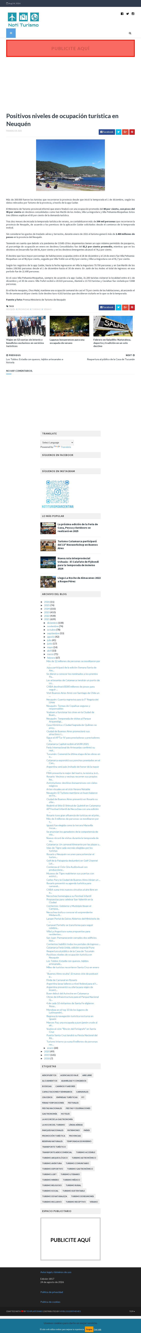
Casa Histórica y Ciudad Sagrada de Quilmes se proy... (71, 726)
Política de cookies (50, 1301)
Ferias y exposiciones (53, 1103)
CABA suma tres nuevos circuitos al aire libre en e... (72, 891)
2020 (47, 1051)
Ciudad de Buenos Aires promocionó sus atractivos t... (68, 733)
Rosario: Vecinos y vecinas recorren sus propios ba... (71, 778)
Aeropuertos (49, 1075)
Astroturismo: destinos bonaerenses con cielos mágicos (71, 784)
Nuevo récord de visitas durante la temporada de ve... (72, 839)
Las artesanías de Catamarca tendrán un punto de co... (73, 682)
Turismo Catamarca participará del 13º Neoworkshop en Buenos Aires (78, 544)
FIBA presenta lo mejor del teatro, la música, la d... (72, 773)
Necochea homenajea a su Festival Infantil (68, 895)
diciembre (52, 622)
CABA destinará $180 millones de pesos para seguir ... (70, 688)
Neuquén (11, 309)
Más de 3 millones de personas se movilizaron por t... (72, 820)
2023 (47, 612)
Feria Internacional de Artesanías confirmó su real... (70, 749)
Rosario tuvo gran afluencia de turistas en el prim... (73, 815)
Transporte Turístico (54, 1147)
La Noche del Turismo (53, 1125)
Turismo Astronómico (84, 1158)
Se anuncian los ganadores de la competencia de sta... (72, 833)
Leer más (97, 1329)
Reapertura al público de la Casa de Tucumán (70, 951)
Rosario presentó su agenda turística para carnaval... (68, 885)
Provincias (24, 309)
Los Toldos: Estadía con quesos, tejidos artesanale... (67, 962)
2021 (47, 619)
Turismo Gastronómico (80, 1169)
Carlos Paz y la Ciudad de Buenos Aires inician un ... (73, 879)
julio (49, 640)
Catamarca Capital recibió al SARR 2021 (67, 743)
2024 (47, 608)
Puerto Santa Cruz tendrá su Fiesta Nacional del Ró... (71, 1037)
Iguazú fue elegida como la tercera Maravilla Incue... (69, 827)
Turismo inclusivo (52, 1202)
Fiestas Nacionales (52, 1108)
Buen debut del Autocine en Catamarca (67, 993)
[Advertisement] (70, 83)
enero (50, 1047)
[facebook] (122, 13)
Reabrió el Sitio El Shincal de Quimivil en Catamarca (73, 805)
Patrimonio (73, 1130)
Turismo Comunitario (77, 1163)
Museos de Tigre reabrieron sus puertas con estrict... (70, 875)
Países (87, 1130)
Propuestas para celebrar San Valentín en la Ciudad (69, 901)
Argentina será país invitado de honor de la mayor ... (72, 768)
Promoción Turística (53, 1136)
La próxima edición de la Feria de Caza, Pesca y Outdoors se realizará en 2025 (78, 527)
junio (50, 643)
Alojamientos (49, 1081)
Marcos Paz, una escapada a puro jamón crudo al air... (71, 1024)
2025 (47, 605)
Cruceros (47, 1097)
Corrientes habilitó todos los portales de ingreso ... (73, 944)
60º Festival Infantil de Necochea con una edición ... (72, 810)
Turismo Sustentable (73, 1191)
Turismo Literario (70, 1174)
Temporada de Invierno (79, 1141)
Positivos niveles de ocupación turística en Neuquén (69, 956)
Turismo (36, 309)
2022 (47, 615)
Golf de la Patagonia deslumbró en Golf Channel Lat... (72, 862)
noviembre (53, 626)
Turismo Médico (71, 1180)
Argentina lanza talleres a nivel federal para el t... (72, 983)
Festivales (73, 1103)
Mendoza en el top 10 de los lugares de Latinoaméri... (67, 1011)
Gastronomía (49, 1114)
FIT (83, 1097)
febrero (51, 657)
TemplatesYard (34, 1311)
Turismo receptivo (76, 1202)
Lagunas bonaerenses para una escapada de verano (67, 341)
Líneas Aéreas (76, 1125)
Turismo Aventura (52, 1163)
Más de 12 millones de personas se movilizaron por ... (73, 662)
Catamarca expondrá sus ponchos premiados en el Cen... (73, 762)
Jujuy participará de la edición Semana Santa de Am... (71, 669)
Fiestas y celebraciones (78, 1108)
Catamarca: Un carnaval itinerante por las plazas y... (73, 844)
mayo (50, 647)
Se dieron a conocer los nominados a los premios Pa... (72, 675)
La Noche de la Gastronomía (57, 1119)
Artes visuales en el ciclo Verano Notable (68, 789)
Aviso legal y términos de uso (55, 1272)
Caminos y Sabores (65, 1086)
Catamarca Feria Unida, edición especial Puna (70, 947)
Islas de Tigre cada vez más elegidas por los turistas (69, 849)
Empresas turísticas (67, 1097)
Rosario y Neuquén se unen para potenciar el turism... (70, 856)
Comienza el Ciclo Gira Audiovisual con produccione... (67, 868)
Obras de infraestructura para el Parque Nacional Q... (72, 998)
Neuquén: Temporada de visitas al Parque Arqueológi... (68, 720)
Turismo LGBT (49, 1174)
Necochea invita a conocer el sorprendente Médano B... (69, 914)
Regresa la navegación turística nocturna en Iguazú (69, 1017)
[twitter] (127, 13)
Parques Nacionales (52, 1130)
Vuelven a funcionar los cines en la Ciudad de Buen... (70, 714)
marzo (50, 654)
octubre (51, 629)
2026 (47, 601)
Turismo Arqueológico (55, 1158)
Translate (66, 446)
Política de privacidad (51, 1292)
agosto (51, 636)
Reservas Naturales (52, 1141)
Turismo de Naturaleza (54, 1196)
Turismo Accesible (85, 1152)
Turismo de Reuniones (82, 1196)
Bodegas (47, 1086)
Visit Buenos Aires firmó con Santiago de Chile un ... (72, 694)
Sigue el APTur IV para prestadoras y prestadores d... (73, 739)
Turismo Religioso (52, 1185)
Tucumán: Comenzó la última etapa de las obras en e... (73, 755)
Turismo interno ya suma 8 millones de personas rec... (72, 1043)
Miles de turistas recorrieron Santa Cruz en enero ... (72, 969)
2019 (47, 1054)
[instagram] (133, 13)
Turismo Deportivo (52, 1169)
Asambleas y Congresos (73, 1081)
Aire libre (87, 1075)
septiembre (53, 633)
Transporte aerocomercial (57, 1152)
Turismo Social (50, 1191)
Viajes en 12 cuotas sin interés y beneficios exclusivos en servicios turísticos (25, 342)
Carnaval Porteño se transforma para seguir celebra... (69, 926)
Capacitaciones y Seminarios (57, 1092)
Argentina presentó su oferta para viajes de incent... (69, 988)
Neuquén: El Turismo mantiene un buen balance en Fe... (71, 794)
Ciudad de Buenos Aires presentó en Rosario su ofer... (72, 801)
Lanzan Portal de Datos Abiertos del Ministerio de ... (73, 920)
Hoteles (65, 1114)
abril (49, 650)
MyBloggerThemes (70, 1311)
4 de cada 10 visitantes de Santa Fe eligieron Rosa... (70, 1005)
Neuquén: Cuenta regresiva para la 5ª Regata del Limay (72, 701)
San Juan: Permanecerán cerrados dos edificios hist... (71, 939)
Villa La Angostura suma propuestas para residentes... (68, 933)
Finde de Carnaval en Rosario (61, 980)
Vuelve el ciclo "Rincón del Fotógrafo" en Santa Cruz (71, 1030)
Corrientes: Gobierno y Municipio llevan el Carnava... (68, 907)
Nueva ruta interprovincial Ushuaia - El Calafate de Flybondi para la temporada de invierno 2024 (78, 563)
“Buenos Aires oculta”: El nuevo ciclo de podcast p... (72, 975)
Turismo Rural (73, 1185)
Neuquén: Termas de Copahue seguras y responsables (68, 707)
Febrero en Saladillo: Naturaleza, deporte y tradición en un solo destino (112, 342)
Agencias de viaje (69, 1075)
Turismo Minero (50, 1180)
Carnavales (82, 1092)
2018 (47, 1058)
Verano (47, 309)
